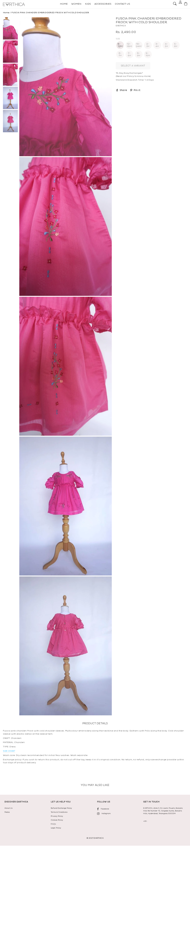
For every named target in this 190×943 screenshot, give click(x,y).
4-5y (166, 45)
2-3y (147, 45)
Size (118, 39)
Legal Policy (56, 828)
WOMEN (76, 4)
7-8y (129, 54)
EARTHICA (121, 26)
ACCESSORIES (102, 4)
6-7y (120, 54)
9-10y (148, 54)
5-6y (175, 45)
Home (6, 12)
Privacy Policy (57, 816)
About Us (8, 808)
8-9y (138, 54)
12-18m (129, 45)
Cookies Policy (57, 820)
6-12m (120, 45)
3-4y (157, 45)
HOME (64, 4)
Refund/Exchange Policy (61, 808)
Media (7, 812)
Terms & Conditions (59, 812)
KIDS (88, 4)
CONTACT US (122, 4)
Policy (130, 76)
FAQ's (53, 824)
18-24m (138, 45)
